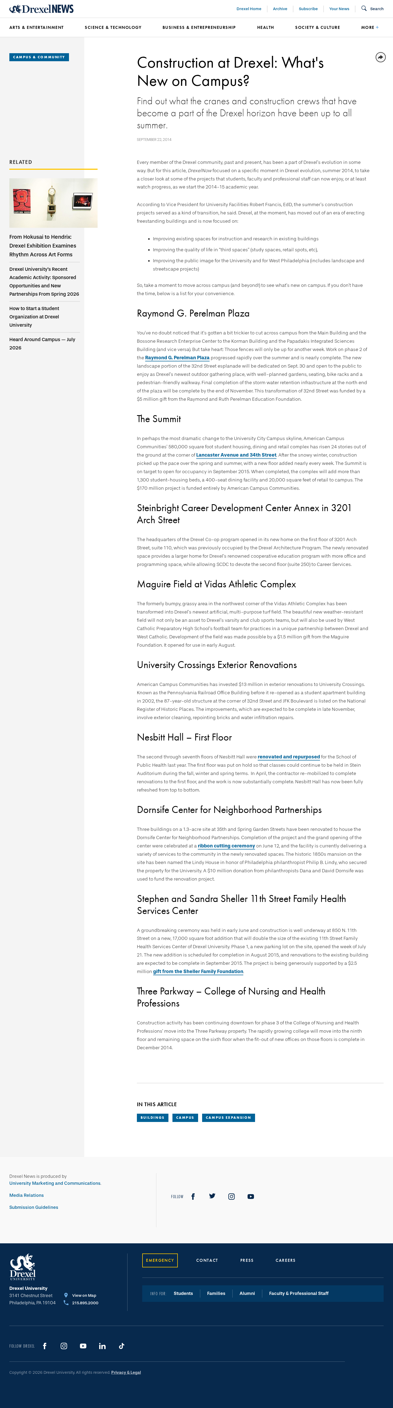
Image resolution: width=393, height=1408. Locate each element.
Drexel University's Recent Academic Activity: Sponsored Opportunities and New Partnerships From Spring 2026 (44, 281)
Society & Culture (317, 27)
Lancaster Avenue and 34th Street (236, 455)
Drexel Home (249, 8)
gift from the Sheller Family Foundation (198, 971)
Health (265, 27)
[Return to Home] (41, 9)
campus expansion (228, 1117)
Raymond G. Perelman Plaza (177, 358)
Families (216, 1293)
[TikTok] (121, 1346)
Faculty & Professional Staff (299, 1293)
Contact (207, 1260)
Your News (339, 8)
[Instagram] (231, 1196)
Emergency (160, 1260)
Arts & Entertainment (36, 27)
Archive (280, 8)
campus (185, 1117)
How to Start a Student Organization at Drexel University (34, 317)
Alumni (247, 1293)
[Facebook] (193, 1196)
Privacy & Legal (126, 1372)
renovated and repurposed (289, 757)
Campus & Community (39, 57)
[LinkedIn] (102, 1346)
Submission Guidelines (33, 1207)
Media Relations (26, 1195)
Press (247, 1260)
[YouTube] (251, 1196)
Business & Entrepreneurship (199, 27)
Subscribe (308, 8)
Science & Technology (113, 27)
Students (183, 1293)
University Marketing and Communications (55, 1183)
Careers (286, 1260)
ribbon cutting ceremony (226, 846)
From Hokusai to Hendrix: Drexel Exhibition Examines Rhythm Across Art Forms (42, 246)
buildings (153, 1117)
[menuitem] (39, 27)
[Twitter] (212, 1196)
